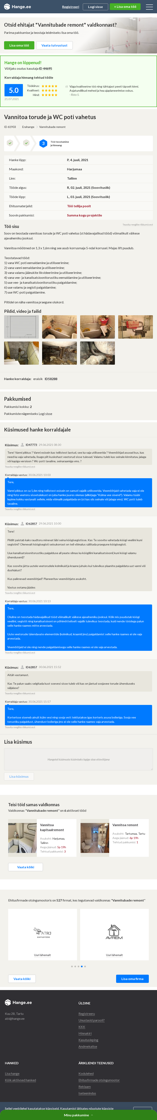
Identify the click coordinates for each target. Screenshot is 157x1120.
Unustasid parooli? (91, 1020)
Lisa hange (12, 1073)
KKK (81, 1027)
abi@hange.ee (15, 1018)
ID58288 (51, 379)
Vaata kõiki (25, 867)
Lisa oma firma (132, 979)
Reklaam (84, 1086)
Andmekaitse (87, 1046)
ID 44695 (45, 68)
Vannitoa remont (125, 825)
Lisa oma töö (19, 45)
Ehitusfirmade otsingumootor (99, 1080)
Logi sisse (95, 7)
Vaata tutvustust (54, 45)
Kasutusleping (88, 1040)
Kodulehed (86, 1073)
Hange (17, 6)
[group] (42, 934)
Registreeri (70, 7)
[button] (72, 966)
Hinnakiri (85, 1033)
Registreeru (86, 1013)
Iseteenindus (87, 1093)
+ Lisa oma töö (125, 6)
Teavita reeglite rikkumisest (138, 224)
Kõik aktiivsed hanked (20, 1080)
